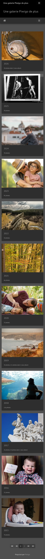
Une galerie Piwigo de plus (15, 3)
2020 (6, 318)
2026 (6, 63)
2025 (6, 106)
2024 (6, 148)
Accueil (4, 20)
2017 (6, 445)
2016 (6, 488)
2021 (6, 275)
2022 (6, 233)
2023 (6, 191)
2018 (6, 403)
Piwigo (27, 554)
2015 (6, 530)
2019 (6, 360)
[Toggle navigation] (39, 3)
